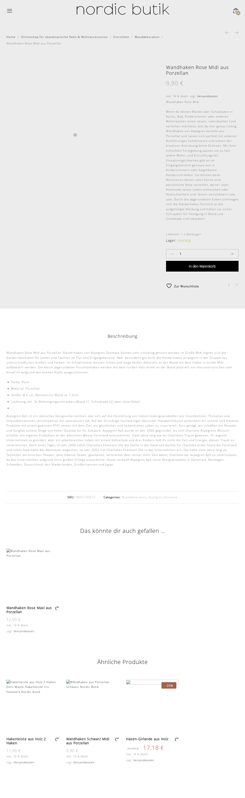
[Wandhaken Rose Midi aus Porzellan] (229, 285)
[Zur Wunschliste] (57, 608)
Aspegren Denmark (163, 497)
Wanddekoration (134, 497)
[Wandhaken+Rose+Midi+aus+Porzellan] (237, 285)
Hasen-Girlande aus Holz (147, 739)
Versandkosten (207, 96)
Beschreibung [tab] (122, 336)
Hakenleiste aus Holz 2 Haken (26, 741)
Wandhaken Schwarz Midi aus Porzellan (87, 741)
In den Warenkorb (202, 266)
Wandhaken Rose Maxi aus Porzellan (29, 609)
